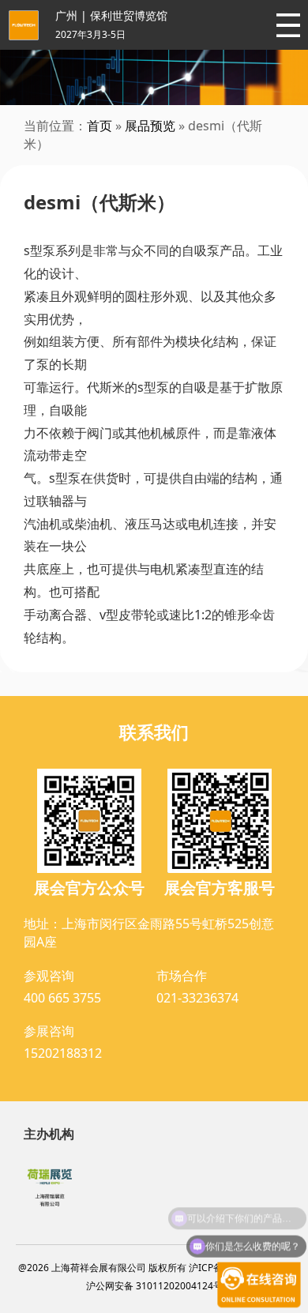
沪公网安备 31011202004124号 (154, 1285)
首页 (99, 125)
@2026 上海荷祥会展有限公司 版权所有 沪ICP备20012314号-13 (154, 1267)
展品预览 (150, 125)
